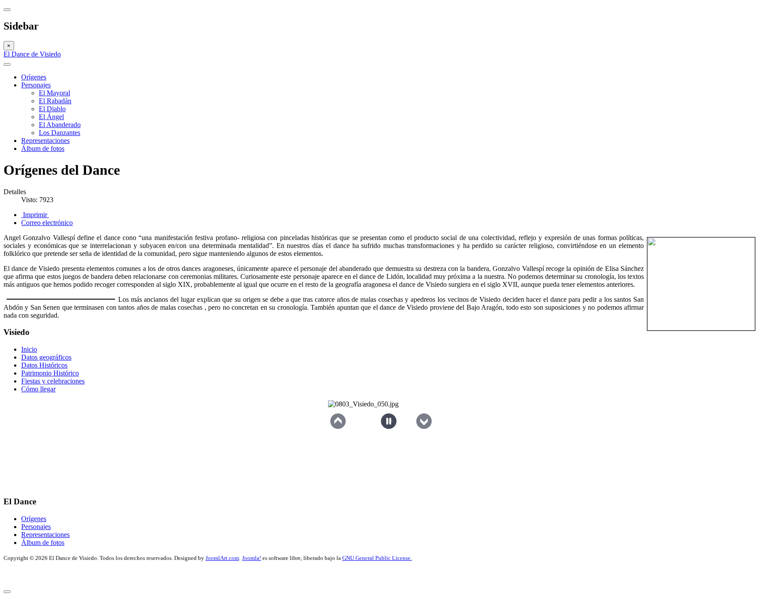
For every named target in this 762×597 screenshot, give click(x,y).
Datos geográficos (46, 357)
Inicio (29, 349)
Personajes (36, 85)
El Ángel (51, 116)
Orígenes (33, 77)
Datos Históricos (44, 365)
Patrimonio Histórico (50, 373)
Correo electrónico (47, 222)
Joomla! (251, 558)
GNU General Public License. (377, 558)
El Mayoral (54, 93)
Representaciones (45, 140)
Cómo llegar (38, 389)
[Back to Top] (7, 591)
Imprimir (35, 214)
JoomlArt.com (222, 558)
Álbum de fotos (42, 148)
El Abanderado (60, 124)
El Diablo (52, 109)
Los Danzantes (59, 132)
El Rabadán (55, 101)
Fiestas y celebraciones (53, 381)
